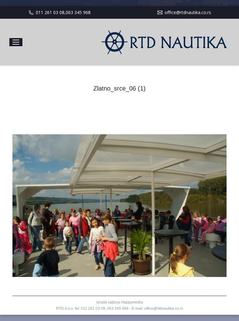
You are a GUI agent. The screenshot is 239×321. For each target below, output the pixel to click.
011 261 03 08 (50, 12)
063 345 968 (78, 12)
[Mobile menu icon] (15, 42)
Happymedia (132, 302)
